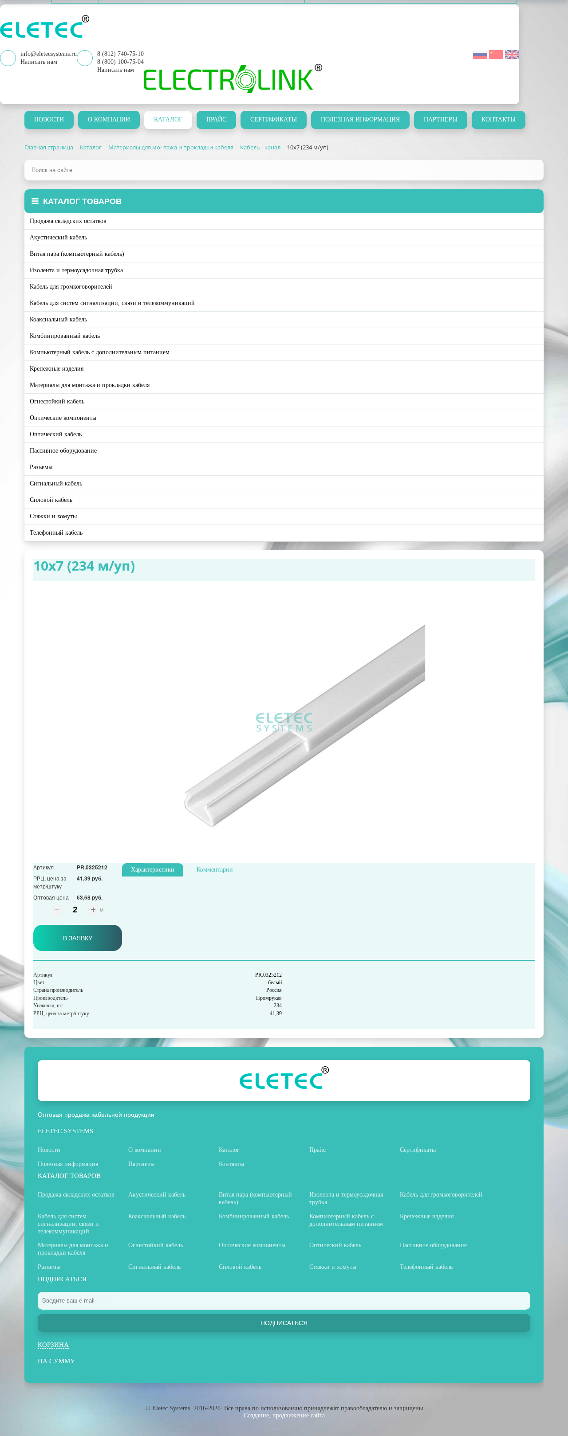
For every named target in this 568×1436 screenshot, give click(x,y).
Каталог (168, 119)
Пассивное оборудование (63, 450)
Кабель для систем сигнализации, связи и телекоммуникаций (112, 303)
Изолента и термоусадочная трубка (76, 270)
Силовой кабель (51, 500)
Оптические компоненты (63, 418)
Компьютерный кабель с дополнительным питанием (100, 352)
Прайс (216, 119)
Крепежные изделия (56, 368)
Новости (49, 119)
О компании (109, 119)
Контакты (498, 119)
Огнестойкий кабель (57, 401)
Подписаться (284, 1322)
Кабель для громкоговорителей (71, 286)
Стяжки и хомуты (53, 516)
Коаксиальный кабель (58, 319)
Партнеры (441, 119)
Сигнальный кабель (56, 483)
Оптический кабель (56, 434)
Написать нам (115, 70)
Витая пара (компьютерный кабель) (77, 253)
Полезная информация (360, 119)
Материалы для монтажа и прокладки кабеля (90, 385)
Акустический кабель (58, 237)
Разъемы (41, 467)
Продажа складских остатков (68, 221)
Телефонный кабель (56, 532)
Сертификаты (273, 119)
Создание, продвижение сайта (284, 1415)
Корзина (53, 1344)
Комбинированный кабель (65, 336)
